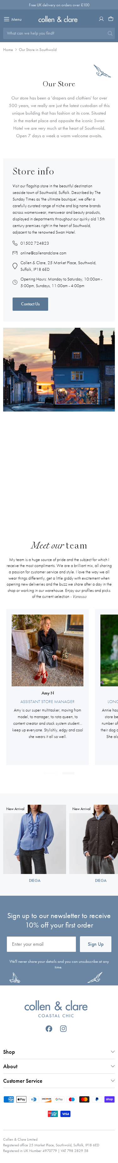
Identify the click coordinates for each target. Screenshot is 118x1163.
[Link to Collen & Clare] (56, 1009)
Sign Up (96, 944)
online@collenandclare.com (43, 253)
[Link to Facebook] (49, 1028)
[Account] (101, 19)
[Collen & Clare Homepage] (59, 18)
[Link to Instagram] (63, 1028)
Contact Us (30, 304)
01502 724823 (34, 243)
